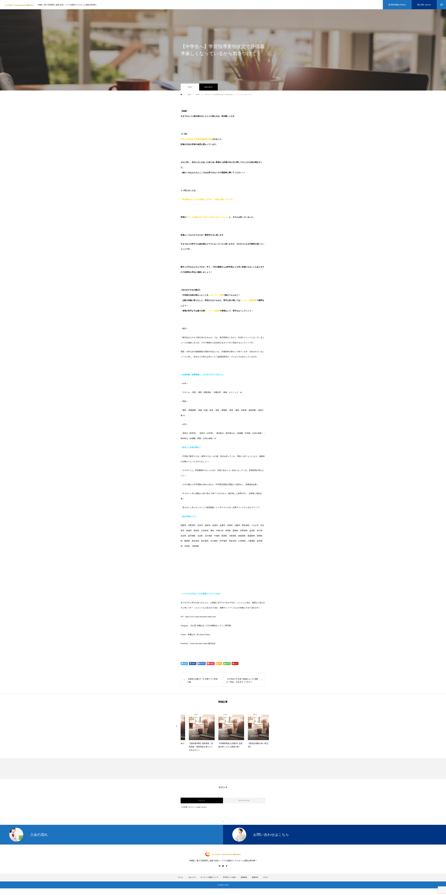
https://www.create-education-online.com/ (200, 617)
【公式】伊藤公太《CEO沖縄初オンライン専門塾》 (211, 626)
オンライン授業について (209, 877)
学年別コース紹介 (229, 877)
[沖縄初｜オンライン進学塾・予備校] (19, 4)
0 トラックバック (244, 800)
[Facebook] (226, 866)
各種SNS (255, 877)
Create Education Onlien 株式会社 (203, 643)
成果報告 (244, 877)
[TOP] (223, 821)
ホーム (180, 877)
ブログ (189, 87)
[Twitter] (223, 866)
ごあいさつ (192, 877)
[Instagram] (219, 866)
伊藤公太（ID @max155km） (199, 635)
